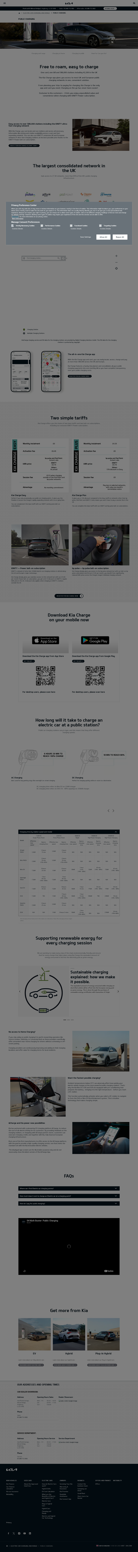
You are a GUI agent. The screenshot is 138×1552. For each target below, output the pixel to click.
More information (17, 218)
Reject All (120, 237)
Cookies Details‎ (17, 229)
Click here (15, 216)
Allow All (103, 237)
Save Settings (85, 237)
